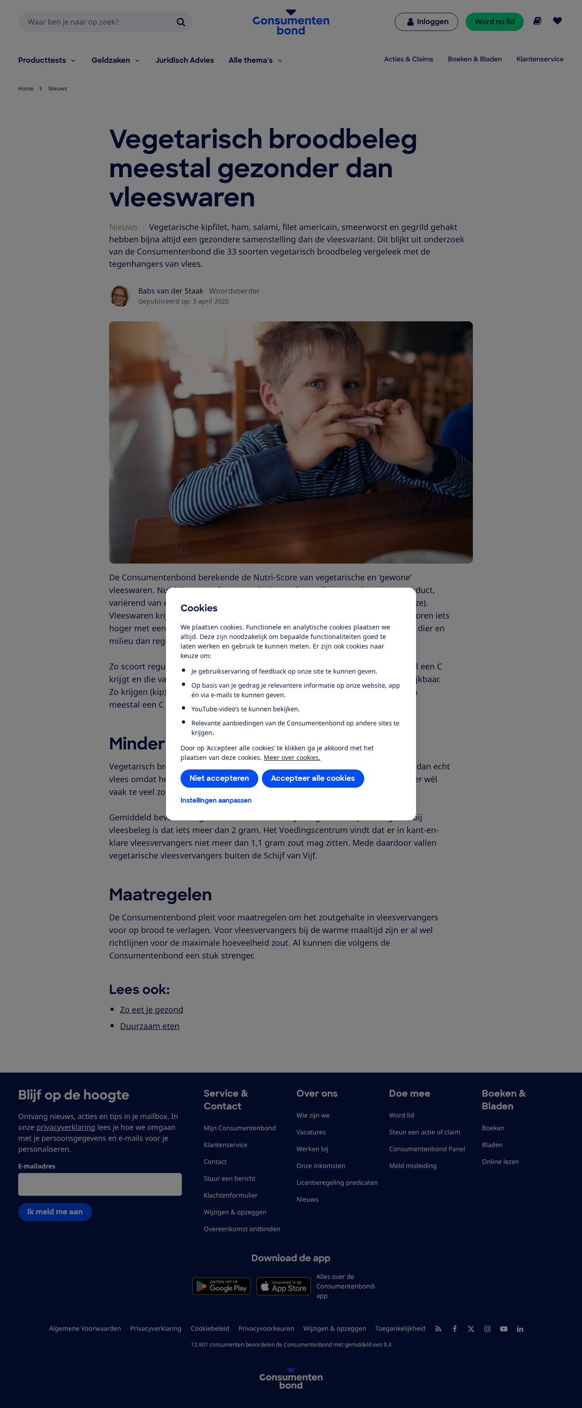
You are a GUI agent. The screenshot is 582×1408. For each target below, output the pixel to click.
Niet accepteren (219, 778)
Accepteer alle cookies (313, 778)
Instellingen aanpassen (216, 800)
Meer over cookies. (292, 757)
